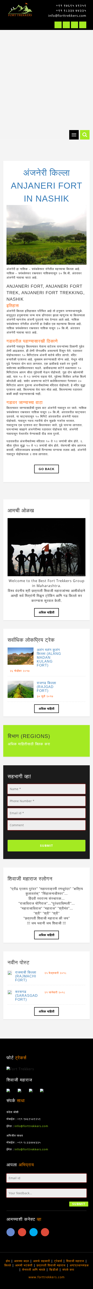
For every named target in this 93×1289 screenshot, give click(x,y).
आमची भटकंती (23, 1265)
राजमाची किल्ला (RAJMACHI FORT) (25, 976)
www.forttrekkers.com (47, 1277)
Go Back (47, 469)
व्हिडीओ (53, 1269)
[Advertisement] (46, 78)
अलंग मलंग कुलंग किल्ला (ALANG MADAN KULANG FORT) (49, 657)
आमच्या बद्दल (21, 1261)
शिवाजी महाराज (75, 1261)
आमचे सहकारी (41, 1261)
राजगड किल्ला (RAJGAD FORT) (46, 687)
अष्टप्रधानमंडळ (79, 1265)
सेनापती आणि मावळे (33, 1269)
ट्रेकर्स (58, 1261)
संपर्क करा (68, 1269)
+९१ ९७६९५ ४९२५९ (71, 5)
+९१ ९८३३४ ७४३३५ (71, 10)
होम (8, 1261)
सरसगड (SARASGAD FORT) (26, 995)
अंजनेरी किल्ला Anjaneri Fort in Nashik (46, 185)
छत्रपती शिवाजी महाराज (51, 1265)
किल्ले (7, 1265)
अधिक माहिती (47, 612)
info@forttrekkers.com (67, 15)
